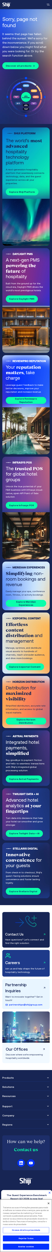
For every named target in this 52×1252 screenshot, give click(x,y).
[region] (26, 1225)
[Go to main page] (6, 4)
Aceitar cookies (26, 1247)
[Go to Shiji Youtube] (31, 1163)
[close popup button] (49, 1192)
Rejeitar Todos (26, 1238)
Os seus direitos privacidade (26, 1230)
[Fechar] (48, 1203)
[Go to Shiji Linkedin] (21, 1163)
